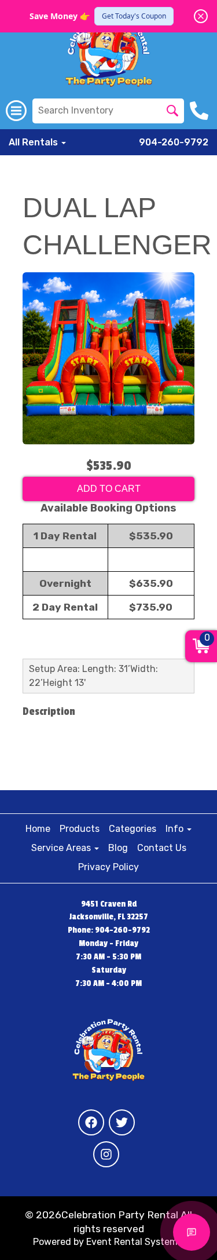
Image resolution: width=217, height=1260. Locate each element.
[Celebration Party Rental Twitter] (122, 1122)
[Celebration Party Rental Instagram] (106, 1154)
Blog (118, 847)
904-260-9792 (173, 142)
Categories (132, 828)
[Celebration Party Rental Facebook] (91, 1122)
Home (37, 828)
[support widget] (191, 1232)
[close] (201, 16)
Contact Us (161, 847)
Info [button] (175, 828)
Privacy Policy (108, 866)
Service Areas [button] (62, 847)
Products (80, 828)
